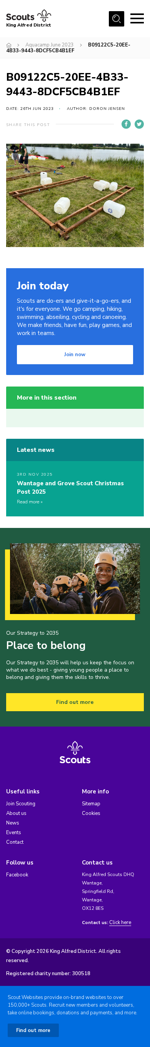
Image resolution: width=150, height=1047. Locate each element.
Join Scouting (20, 803)
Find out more (74, 702)
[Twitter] (139, 124)
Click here (120, 922)
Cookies (91, 813)
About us (16, 813)
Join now (74, 354)
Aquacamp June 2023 (49, 44)
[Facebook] (126, 124)
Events (13, 832)
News (12, 823)
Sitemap (91, 803)
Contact (14, 842)
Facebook (17, 874)
